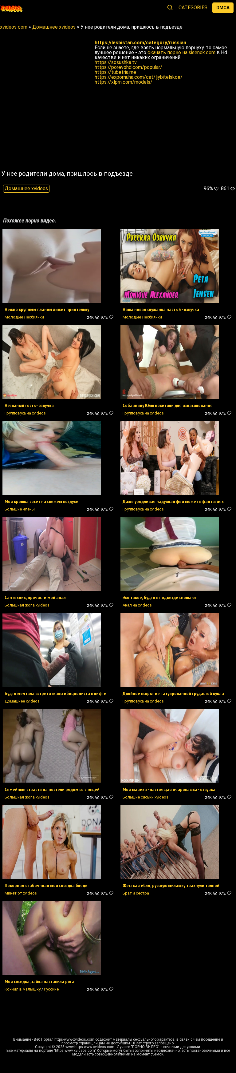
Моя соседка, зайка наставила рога (39, 981)
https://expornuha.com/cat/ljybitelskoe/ (139, 77)
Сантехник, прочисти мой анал (35, 597)
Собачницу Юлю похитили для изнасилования (168, 405)
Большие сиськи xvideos (145, 797)
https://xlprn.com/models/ (123, 82)
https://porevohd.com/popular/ (128, 67)
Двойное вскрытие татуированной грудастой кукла (173, 693)
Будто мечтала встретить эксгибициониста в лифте (55, 693)
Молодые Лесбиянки (24, 317)
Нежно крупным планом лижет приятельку (47, 309)
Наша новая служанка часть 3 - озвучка (161, 309)
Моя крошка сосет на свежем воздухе (41, 501)
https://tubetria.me (115, 72)
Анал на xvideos (137, 605)
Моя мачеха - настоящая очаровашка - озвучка (169, 789)
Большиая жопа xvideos (27, 605)
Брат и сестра (136, 893)
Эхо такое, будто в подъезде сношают (160, 597)
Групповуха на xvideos (25, 413)
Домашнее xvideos (26, 188)
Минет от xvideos (21, 893)
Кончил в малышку (23, 989)
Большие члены (20, 509)
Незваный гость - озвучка (29, 405)
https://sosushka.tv (116, 62)
